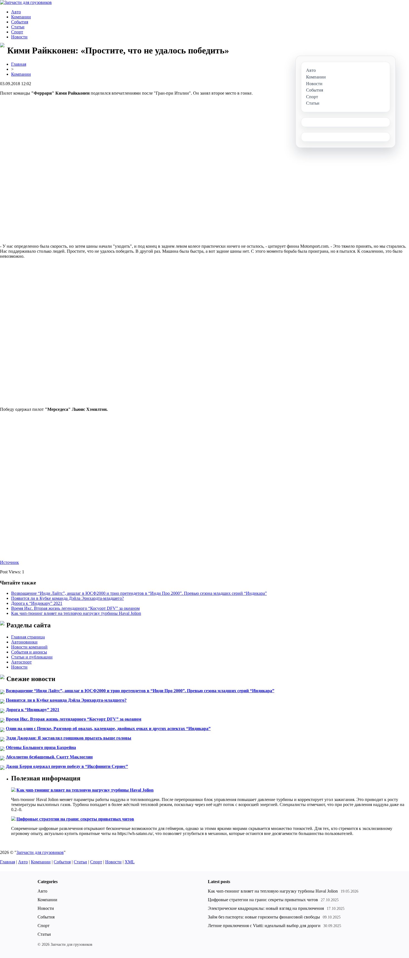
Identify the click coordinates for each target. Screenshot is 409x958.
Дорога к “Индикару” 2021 (36, 603)
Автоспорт (21, 662)
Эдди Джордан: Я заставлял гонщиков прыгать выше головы (68, 738)
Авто (16, 11)
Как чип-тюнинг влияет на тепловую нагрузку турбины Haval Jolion (76, 613)
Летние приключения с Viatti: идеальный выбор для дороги (264, 925)
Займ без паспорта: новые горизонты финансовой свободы (264, 917)
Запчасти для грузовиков (40, 852)
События (19, 21)
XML (130, 861)
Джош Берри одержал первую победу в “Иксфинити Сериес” (67, 766)
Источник (9, 562)
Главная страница (28, 637)
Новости (19, 37)
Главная (18, 64)
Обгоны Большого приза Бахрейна (41, 747)
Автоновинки (24, 642)
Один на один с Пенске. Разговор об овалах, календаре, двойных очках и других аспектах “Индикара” (108, 728)
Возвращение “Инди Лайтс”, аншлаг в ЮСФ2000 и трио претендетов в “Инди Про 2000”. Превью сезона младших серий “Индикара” (139, 593)
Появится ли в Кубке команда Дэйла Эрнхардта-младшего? (67, 598)
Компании (21, 16)
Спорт (17, 32)
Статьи (17, 26)
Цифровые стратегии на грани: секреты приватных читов (75, 819)
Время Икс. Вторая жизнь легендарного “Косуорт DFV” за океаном (75, 608)
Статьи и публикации (32, 657)
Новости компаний (29, 647)
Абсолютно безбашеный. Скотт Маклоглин (49, 757)
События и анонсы (29, 652)
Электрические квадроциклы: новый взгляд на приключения (266, 908)
